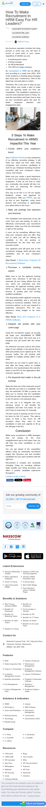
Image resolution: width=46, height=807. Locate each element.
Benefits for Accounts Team (31, 625)
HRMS (7, 704)
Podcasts (26, 766)
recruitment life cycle (20, 33)
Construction (29, 715)
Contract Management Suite (13, 690)
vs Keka (8, 735)
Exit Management (11, 684)
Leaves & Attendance (33, 674)
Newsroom (27, 773)
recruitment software (20, 37)
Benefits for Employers (27, 605)
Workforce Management (29, 685)
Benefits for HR (28, 614)
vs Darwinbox (30, 735)
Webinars (8, 770)
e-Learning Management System (12, 675)
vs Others (8, 741)
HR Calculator (10, 760)
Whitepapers (9, 766)
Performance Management (29, 665)
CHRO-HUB (9, 757)
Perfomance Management (29, 711)
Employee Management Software (33, 670)
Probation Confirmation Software (33, 680)
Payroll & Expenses (32, 661)
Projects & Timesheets (13, 669)
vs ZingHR (29, 738)
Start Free (25, 4)
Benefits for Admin (30, 621)
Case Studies (28, 757)
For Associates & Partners (29, 610)
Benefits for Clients (12, 629)
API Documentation (30, 763)
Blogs (25, 754)
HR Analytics (9, 707)
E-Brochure (9, 754)
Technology (9, 719)
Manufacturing (10, 722)
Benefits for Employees (9, 610)
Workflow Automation (12, 679)
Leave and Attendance (13, 710)
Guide (7, 776)
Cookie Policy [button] (33, 796)
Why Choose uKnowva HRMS (11, 605)
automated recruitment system (24, 29)
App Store (8, 763)
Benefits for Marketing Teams (11, 615)
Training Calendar (11, 779)
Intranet (27, 704)
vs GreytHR (9, 738)
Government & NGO (32, 719)
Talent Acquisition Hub (13, 664)
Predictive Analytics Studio (32, 690)
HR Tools (26, 770)
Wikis (25, 760)
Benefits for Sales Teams (11, 621)
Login (36, 4)
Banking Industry (11, 715)
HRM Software (30, 707)
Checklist (26, 776)
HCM (6, 661)
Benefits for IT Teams (31, 617)
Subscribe (32, 506)
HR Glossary (9, 773)
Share (10, 480)
